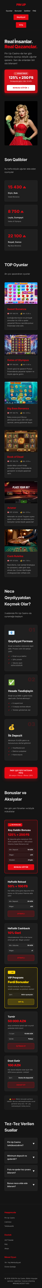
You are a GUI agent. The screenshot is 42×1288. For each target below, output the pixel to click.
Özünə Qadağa (10, 1267)
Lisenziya (7, 1222)
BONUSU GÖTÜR (21, 867)
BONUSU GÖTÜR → (21, 88)
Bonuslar (18, 11)
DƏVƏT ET (21, 1085)
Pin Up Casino (9, 1218)
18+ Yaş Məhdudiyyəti (12, 1262)
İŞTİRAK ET (21, 1046)
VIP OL (21, 1002)
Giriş (21, 25)
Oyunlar (9, 11)
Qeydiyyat (21, 17)
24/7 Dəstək (8, 1240)
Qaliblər (27, 11)
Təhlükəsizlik (9, 1226)
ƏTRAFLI (21, 914)
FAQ (34, 11)
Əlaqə (6, 1248)
